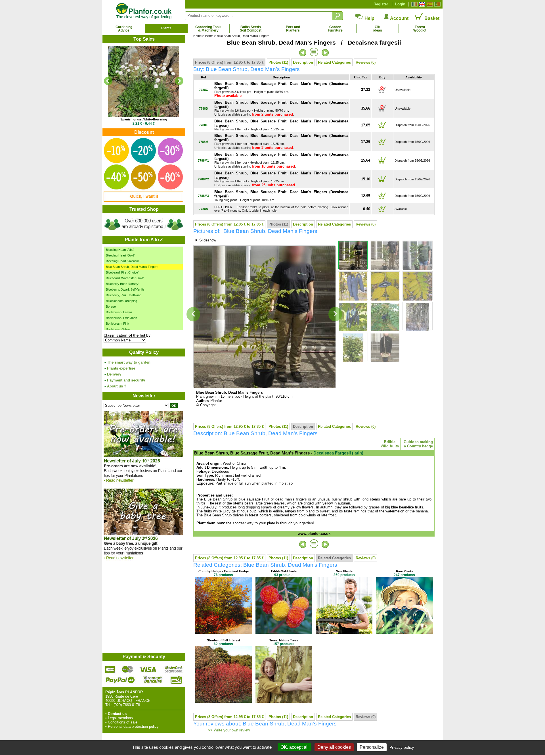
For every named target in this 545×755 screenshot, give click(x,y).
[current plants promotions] (143, 200)
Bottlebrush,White (118, 329)
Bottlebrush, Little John (121, 318)
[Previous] (108, 81)
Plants (166, 28)
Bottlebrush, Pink (117, 323)
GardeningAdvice (124, 28)
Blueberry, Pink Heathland (123, 295)
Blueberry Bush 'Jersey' (122, 283)
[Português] (437, 4)
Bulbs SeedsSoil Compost (250, 28)
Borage (111, 306)
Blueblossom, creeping (121, 301)
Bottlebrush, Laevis (119, 312)
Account (398, 18)
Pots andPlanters (293, 28)
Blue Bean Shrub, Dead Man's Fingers (132, 266)
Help (368, 18)
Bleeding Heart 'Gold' (120, 255)
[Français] (414, 4)
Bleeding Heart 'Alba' (120, 249)
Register (381, 4)
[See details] (143, 81)
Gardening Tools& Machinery (208, 28)
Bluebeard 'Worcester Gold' (125, 278)
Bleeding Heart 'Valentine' (123, 261)
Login (400, 4)
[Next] (179, 81)
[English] (421, 4)
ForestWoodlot (419, 28)
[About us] (143, 231)
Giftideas (377, 28)
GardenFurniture (335, 28)
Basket (431, 18)
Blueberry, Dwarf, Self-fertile (125, 289)
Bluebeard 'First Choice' (122, 272)
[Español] (429, 4)
